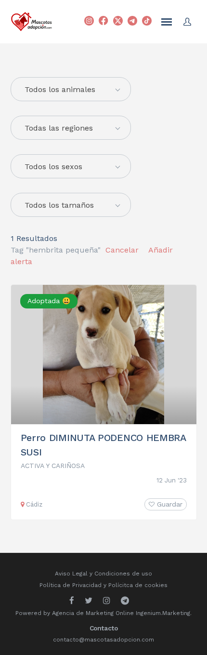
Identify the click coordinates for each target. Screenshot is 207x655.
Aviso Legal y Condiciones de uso (103, 573)
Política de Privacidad (70, 585)
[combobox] (71, 128)
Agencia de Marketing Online (93, 613)
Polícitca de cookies (138, 585)
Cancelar (122, 249)
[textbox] (71, 90)
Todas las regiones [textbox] (59, 128)
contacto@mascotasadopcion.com (103, 639)
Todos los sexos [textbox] (53, 166)
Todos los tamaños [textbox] (59, 205)
